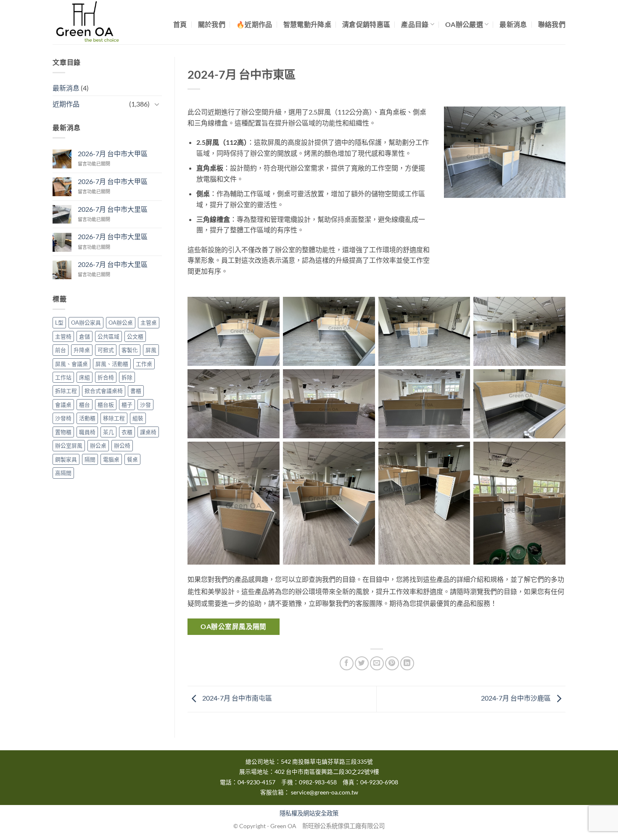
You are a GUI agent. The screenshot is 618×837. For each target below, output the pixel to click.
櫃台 (84, 404)
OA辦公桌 (120, 323)
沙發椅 (63, 418)
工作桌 (144, 363)
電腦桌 (111, 459)
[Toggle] (157, 104)
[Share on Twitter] (362, 663)
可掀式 (106, 350)
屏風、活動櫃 (111, 363)
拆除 (126, 377)
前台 (60, 350)
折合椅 (106, 377)
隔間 (90, 459)
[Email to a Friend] (377, 663)
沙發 (145, 404)
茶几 (108, 432)
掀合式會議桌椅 (104, 391)
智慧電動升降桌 (307, 24)
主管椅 (63, 336)
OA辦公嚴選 (464, 24)
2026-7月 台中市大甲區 (113, 153)
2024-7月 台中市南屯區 (236, 698)
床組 (84, 377)
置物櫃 (63, 432)
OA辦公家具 (86, 323)
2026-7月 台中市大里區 (113, 209)
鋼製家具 (66, 459)
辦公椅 (122, 445)
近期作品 (66, 104)
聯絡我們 (551, 24)
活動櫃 (87, 418)
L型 (59, 323)
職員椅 (87, 432)
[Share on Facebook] (347, 663)
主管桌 (148, 323)
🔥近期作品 (254, 24)
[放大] (547, 121)
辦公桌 (98, 445)
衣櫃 (126, 432)
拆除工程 (66, 391)
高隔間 (63, 473)
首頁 (180, 24)
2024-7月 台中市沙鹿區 (516, 698)
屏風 (150, 350)
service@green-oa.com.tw (324, 792)
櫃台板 (106, 404)
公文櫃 (135, 336)
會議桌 (63, 404)
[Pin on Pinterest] (392, 663)
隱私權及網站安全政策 (309, 813)
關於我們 (211, 24)
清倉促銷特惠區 (366, 24)
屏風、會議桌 (71, 363)
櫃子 (126, 404)
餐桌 (132, 459)
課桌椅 (148, 432)
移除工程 (114, 418)
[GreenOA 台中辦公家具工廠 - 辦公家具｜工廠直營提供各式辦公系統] (95, 22)
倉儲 (84, 336)
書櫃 (135, 391)
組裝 (137, 418)
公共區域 (108, 336)
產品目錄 (414, 24)
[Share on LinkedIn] (407, 663)
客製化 (129, 350)
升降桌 (82, 350)
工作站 (63, 377)
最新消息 (513, 24)
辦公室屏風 (68, 445)
